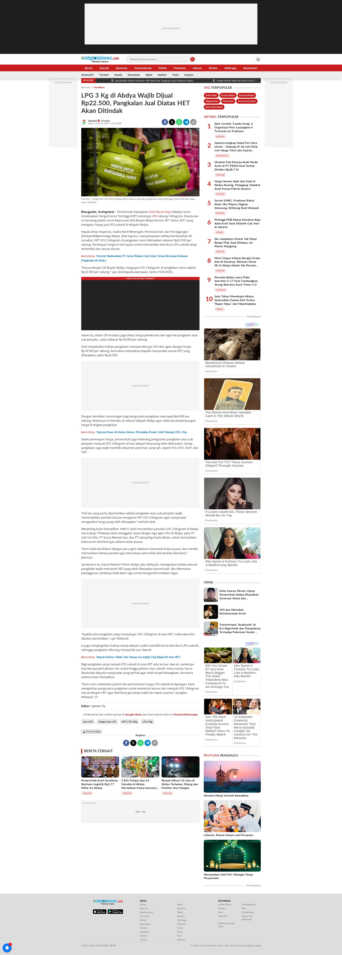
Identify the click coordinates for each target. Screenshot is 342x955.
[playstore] (115, 913)
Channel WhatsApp (185, 714)
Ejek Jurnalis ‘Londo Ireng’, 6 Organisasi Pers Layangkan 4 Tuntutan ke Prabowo (233, 127)
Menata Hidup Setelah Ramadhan (226, 795)
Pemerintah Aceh (247, 101)
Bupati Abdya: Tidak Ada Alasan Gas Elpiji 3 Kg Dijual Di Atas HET (139, 657)
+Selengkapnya (253, 316)
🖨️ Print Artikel (91, 731)
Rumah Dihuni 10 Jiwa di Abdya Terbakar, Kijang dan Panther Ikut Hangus (180, 784)
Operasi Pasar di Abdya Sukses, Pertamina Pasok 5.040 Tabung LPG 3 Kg (142, 432)
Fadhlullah (228, 101)
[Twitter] (172, 122)
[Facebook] (165, 122)
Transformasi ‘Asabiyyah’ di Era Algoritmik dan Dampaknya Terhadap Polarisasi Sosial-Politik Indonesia (240, 630)
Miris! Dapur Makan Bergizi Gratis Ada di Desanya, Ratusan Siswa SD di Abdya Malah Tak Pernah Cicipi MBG (237, 264)
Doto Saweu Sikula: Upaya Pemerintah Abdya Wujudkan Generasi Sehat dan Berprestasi (239, 596)
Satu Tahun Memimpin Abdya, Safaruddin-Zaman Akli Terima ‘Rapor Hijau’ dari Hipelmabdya (235, 300)
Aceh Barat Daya (160, 212)
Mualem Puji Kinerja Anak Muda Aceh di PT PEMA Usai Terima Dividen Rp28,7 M (236, 166)
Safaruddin (211, 95)
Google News (133, 714)
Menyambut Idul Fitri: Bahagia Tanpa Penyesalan (228, 876)
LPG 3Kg (147, 721)
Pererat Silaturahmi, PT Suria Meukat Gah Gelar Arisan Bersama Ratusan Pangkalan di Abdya (134, 258)
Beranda (85, 87)
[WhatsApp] (179, 122)
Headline (99, 87)
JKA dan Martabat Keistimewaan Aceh (232, 611)
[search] (192, 59)
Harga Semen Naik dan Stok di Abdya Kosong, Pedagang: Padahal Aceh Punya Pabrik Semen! (237, 185)
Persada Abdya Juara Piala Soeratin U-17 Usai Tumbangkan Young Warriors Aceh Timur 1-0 (236, 281)
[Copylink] (193, 122)
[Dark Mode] (258, 59)
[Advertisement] (171, 28)
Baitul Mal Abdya (214, 106)
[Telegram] (186, 122)
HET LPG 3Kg (129, 721)
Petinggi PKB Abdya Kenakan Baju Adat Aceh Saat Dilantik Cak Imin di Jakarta (237, 223)
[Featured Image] (140, 162)
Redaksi (93, 121)
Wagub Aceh (212, 101)
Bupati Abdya (228, 95)
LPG (154, 216)
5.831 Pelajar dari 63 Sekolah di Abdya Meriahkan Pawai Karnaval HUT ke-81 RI (139, 786)
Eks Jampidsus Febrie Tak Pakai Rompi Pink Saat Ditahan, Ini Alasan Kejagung (235, 243)
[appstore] (100, 913)
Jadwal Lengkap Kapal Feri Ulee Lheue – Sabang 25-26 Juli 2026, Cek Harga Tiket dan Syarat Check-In (236, 148)
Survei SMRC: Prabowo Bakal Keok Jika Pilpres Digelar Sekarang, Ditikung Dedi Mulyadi (236, 204)
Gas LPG (88, 721)
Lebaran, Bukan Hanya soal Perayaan (228, 835)
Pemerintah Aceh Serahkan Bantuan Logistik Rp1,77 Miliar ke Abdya (99, 784)
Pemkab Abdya (246, 95)
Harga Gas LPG (107, 721)
